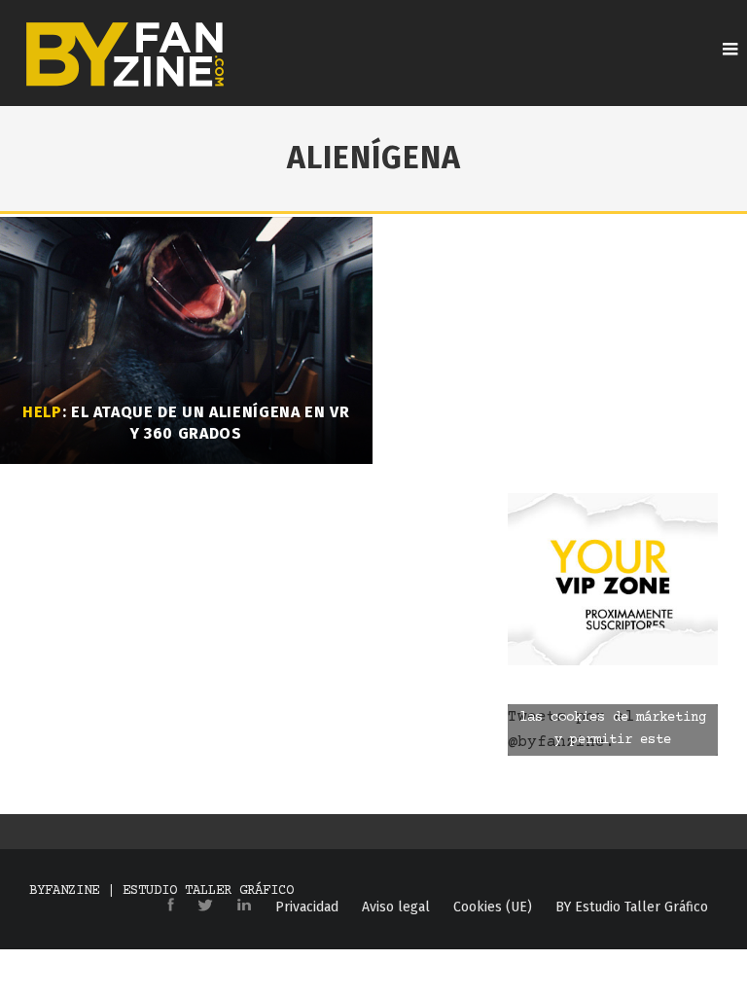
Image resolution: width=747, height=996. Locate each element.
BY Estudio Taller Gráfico (631, 907)
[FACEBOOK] (170, 906)
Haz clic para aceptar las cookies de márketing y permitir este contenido (612, 729)
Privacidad (306, 907)
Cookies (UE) (492, 907)
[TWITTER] (205, 906)
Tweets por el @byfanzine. (607, 730)
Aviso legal (396, 907)
